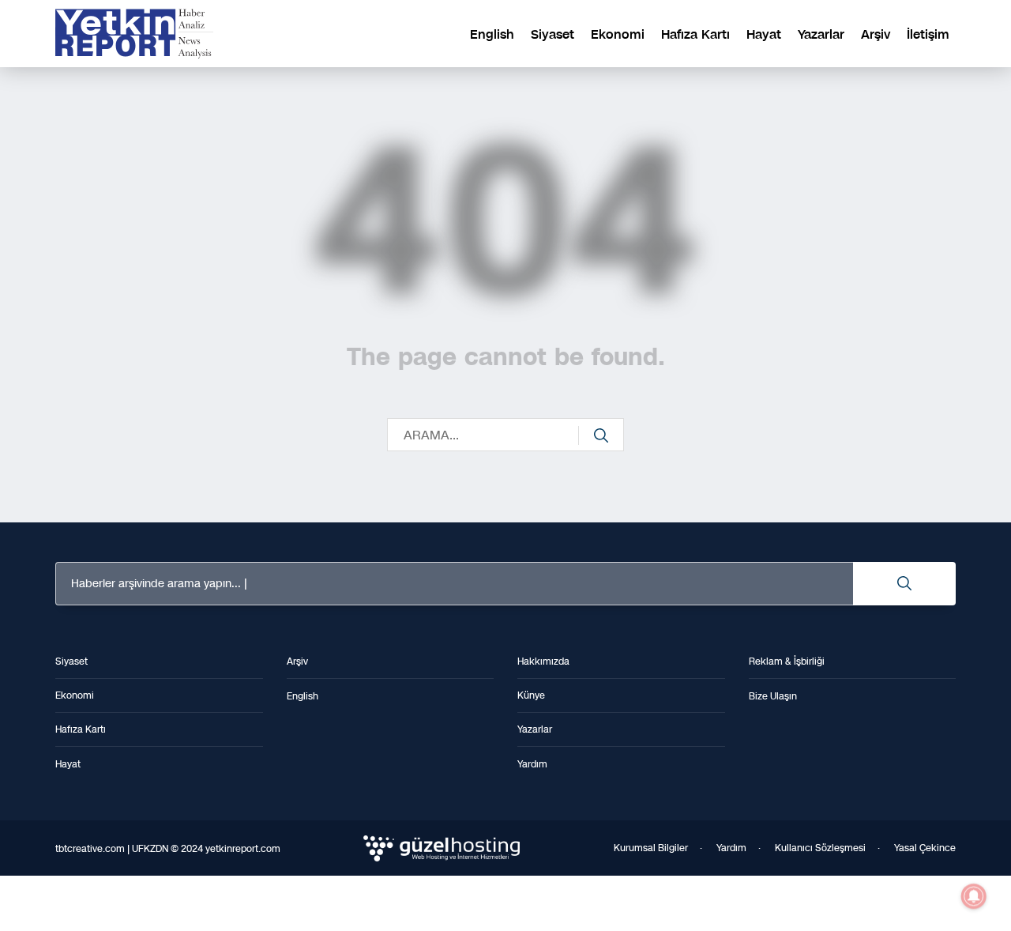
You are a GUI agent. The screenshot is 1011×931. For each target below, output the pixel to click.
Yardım (731, 848)
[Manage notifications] (974, 896)
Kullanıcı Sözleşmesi (820, 848)
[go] (601, 435)
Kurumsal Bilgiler (651, 848)
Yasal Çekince (925, 848)
